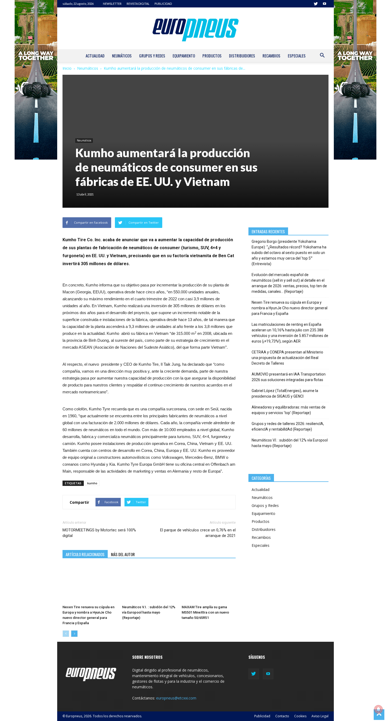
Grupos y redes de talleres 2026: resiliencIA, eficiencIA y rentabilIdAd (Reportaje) (288, 426)
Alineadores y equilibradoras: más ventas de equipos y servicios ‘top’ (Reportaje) (289, 410)
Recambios (271, 56)
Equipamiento (184, 56)
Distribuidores (242, 56)
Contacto (282, 716)
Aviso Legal (319, 716)
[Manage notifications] (378, 709)
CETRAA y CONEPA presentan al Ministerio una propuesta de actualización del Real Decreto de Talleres (287, 357)
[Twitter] (316, 3)
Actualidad (95, 56)
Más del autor (123, 554)
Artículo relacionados (85, 554)
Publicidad (262, 716)
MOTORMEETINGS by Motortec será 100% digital (99, 533)
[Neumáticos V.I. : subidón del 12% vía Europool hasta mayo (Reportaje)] (149, 584)
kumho (92, 483)
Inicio (67, 68)
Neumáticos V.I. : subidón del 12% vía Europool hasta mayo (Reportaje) (148, 612)
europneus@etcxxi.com (176, 698)
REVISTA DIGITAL (138, 3)
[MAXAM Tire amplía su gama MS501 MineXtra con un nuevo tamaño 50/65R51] (209, 584)
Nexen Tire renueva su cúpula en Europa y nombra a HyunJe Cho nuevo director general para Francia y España (289, 308)
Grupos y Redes (152, 56)
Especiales (297, 56)
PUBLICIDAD (163, 3)
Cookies (300, 716)
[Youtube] (324, 3)
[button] (322, 56)
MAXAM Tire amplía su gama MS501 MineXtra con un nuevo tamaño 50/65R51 (205, 612)
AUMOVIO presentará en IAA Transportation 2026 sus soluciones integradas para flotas (289, 377)
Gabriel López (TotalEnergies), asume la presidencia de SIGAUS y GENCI (285, 393)
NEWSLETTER (112, 3)
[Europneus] (195, 28)
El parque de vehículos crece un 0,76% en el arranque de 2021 (197, 533)
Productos (212, 56)
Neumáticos (122, 56)
